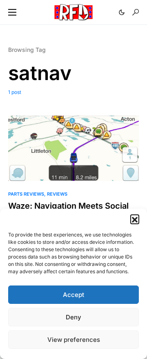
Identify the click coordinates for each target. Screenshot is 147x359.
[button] (135, 219)
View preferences (73, 339)
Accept (73, 295)
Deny (73, 317)
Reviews (57, 194)
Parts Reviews (26, 194)
